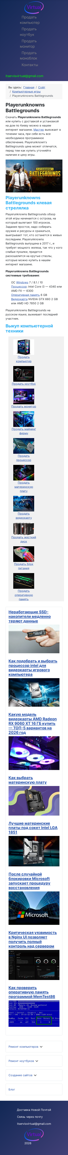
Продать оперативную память (24, 595)
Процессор (19, 286)
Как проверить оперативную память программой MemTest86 (32, 992)
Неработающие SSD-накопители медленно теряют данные (30, 616)
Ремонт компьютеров (23, 1046)
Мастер (38, 129)
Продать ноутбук (28, 32)
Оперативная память (25, 295)
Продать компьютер (30, 20)
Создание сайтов (20, 1075)
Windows (22, 282)
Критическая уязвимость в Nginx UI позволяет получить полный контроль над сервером (33, 939)
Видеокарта (19, 299)
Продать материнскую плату (23, 487)
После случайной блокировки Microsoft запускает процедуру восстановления (29, 881)
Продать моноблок (28, 55)
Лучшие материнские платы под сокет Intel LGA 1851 (33, 828)
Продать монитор (28, 44)
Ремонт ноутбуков (21, 1061)
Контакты (30, 65)
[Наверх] (62, 1148)
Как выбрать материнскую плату (28, 779)
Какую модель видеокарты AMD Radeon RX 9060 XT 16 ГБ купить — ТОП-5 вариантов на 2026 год (33, 723)
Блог (12, 1089)
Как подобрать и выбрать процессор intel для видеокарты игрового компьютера (33, 668)
